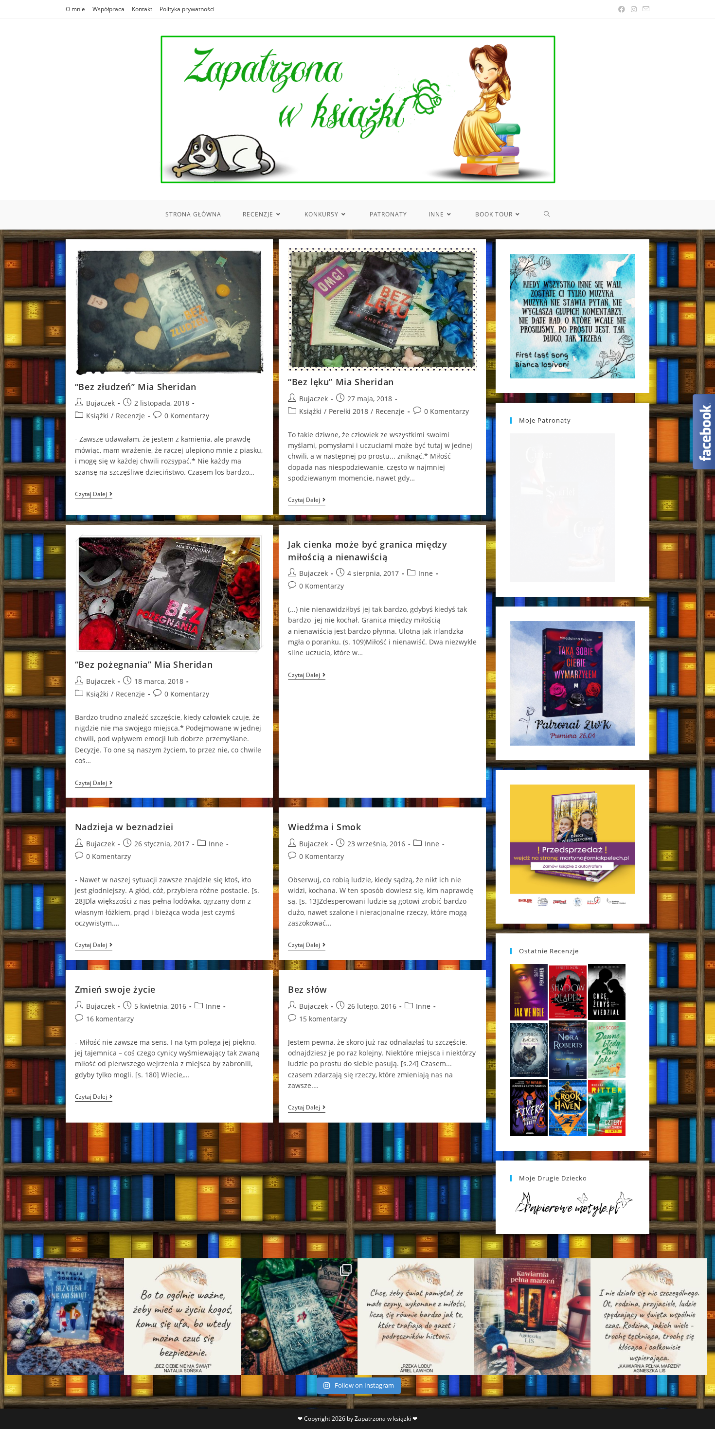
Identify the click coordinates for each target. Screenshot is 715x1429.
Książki (97, 415)
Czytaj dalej (93, 495)
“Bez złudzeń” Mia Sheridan (136, 387)
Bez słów (307, 989)
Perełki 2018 (348, 411)
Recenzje (130, 415)
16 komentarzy (110, 1018)
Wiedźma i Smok (324, 827)
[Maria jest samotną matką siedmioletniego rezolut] (65, 1316)
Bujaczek (100, 403)
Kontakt (142, 9)
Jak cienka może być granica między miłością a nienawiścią (367, 550)
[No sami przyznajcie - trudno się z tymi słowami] (182, 1316)
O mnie (75, 9)
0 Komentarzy (186, 415)
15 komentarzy (323, 1018)
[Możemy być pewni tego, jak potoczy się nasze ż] (532, 1316)
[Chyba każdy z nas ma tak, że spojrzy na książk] (299, 1316)
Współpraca (108, 9)
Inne (425, 573)
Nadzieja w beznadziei (124, 827)
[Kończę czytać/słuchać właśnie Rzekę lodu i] (416, 1316)
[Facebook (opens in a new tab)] (621, 9)
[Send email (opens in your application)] (644, 9)
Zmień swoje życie (115, 989)
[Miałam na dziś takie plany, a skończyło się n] (648, 1316)
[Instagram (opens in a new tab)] (634, 9)
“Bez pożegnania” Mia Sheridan (144, 664)
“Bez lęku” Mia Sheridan (341, 382)
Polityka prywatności (187, 9)
